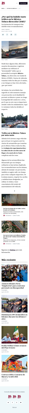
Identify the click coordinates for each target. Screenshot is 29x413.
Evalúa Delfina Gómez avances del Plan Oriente (13, 347)
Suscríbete (23, 3)
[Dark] (17, 3)
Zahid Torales (5, 29)
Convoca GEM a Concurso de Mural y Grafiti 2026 (13, 376)
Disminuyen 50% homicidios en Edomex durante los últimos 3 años (14, 317)
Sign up (14, 407)
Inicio (3, 8)
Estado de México (12, 8)
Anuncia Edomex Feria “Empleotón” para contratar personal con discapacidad (13, 286)
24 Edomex (4, 290)
